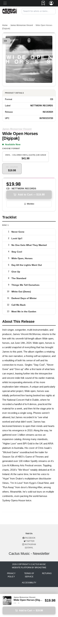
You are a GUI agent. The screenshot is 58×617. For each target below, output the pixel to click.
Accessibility (29, 583)
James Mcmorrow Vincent (21, 25)
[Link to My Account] (51, 3)
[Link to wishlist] (43, 3)
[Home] (9, 11)
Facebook (29, 538)
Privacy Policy (11, 575)
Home (5, 25)
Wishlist (30, 204)
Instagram (30, 544)
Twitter (30, 541)
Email (30, 547)
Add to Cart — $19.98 (31, 194)
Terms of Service (29, 575)
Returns (47, 573)
